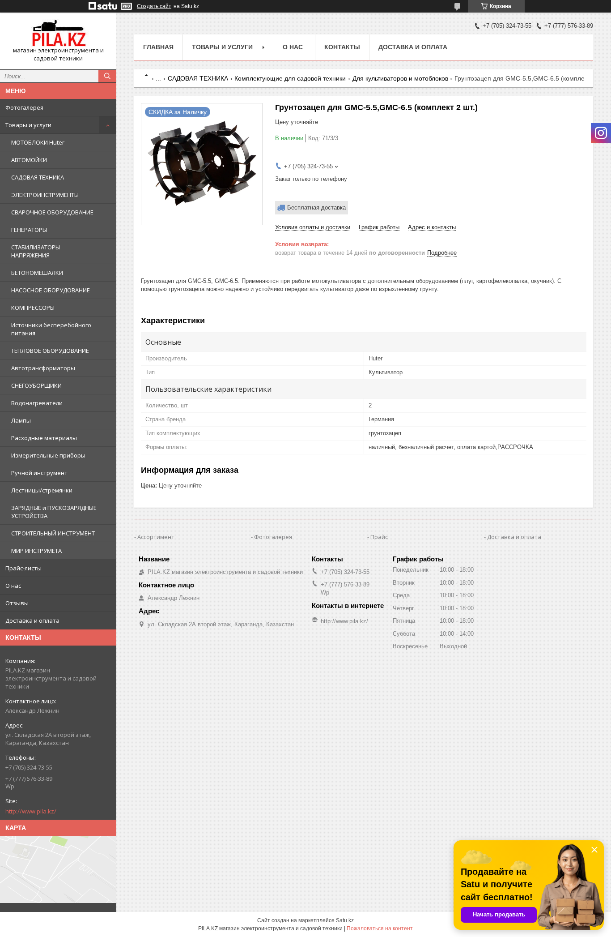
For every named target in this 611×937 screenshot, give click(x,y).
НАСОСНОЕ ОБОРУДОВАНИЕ (50, 290)
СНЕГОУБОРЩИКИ (36, 385)
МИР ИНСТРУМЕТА (36, 551)
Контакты (342, 47)
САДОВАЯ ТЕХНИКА (37, 177)
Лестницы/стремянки (41, 490)
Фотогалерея (24, 107)
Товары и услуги (28, 125)
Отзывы (17, 603)
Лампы (21, 420)
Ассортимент (155, 537)
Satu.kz (345, 920)
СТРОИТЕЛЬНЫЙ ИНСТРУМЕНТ (53, 533)
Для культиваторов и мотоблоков (400, 78)
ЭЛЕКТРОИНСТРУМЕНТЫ (45, 195)
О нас (13, 586)
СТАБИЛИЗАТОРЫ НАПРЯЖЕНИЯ (35, 251)
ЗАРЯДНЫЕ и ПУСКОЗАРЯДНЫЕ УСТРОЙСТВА (54, 512)
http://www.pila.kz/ (30, 811)
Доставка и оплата (32, 620)
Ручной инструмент (39, 473)
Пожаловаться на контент (380, 928)
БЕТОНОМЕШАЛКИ (37, 273)
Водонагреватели (37, 403)
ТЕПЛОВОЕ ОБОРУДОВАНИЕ (50, 351)
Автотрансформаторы (43, 368)
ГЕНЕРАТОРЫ (29, 230)
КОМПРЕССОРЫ (33, 308)
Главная (158, 47)
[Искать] (107, 76)
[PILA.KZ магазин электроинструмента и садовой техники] (58, 33)
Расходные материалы (44, 438)
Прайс (379, 537)
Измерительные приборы (48, 455)
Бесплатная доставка (316, 207)
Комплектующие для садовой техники (290, 78)
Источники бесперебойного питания (51, 329)
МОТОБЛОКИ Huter (37, 142)
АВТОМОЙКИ (29, 160)
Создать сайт (154, 6)
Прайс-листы (23, 568)
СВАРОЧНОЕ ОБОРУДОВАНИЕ (52, 212)
